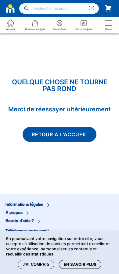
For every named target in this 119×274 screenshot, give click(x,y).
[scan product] (91, 8)
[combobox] (60, 8)
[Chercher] (26, 9)
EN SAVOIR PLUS (80, 264)
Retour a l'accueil (59, 134)
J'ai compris (36, 264)
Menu (108, 29)
